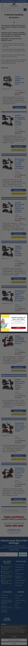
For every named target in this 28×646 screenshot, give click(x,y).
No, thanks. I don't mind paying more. (18, 329)
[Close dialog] (26, 315)
